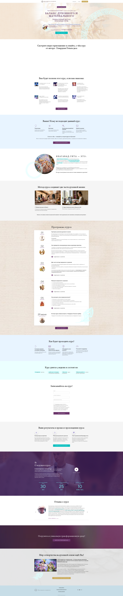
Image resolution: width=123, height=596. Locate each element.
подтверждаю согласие (58, 404)
